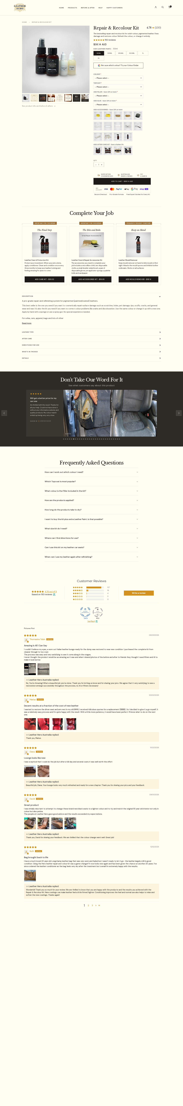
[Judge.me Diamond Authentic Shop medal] (85, 612)
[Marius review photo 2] (43, 724)
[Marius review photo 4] (70, 724)
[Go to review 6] (73, 439)
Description (27, 296)
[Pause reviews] (153, 393)
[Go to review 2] (65, 439)
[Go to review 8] (77, 439)
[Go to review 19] (99, 439)
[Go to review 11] (83, 439)
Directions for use (30, 345)
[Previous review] (4, 413)
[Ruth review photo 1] (30, 876)
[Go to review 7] (75, 439)
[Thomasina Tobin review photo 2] (43, 669)
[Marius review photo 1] (30, 724)
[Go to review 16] (93, 439)
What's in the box (30, 352)
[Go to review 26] (113, 439)
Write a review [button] (139, 593)
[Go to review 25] (111, 439)
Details (25, 358)
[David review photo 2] (43, 823)
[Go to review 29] (119, 439)
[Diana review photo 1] (30, 771)
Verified (91, 621)
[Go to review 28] (117, 439)
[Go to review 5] (71, 439)
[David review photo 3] (57, 823)
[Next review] (179, 413)
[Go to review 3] (67, 439)
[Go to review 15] (91, 439)
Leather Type (28, 332)
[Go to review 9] (79, 439)
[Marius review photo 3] (57, 724)
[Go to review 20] (101, 439)
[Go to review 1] (63, 439)
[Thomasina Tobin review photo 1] (30, 669)
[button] (154, 28)
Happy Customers (114, 8)
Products (72, 8)
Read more (26, 323)
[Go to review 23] (107, 439)
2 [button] (88, 905)
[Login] (155, 7)
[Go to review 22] (105, 439)
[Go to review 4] (69, 439)
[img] (30, 635)
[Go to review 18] (97, 439)
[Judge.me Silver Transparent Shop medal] (98, 612)
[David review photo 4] (70, 823)
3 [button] (92, 905)
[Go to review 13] (87, 439)
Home (61, 8)
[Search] (162, 8)
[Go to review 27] (115, 439)
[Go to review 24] (109, 439)
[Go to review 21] (103, 439)
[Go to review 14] (89, 439)
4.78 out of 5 (51, 591)
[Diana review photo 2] (43, 771)
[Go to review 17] (95, 439)
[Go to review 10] (81, 439)
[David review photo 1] (30, 823)
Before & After (87, 8)
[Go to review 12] (85, 439)
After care (27, 339)
